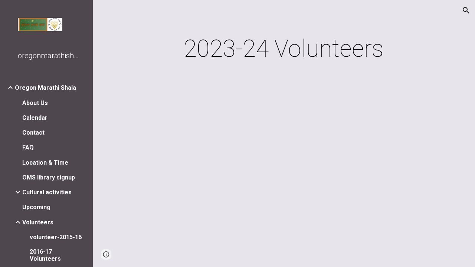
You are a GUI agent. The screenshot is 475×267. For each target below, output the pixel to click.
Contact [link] (33, 132)
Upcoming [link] (36, 207)
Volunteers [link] (37, 222)
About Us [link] (35, 102)
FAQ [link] (28, 147)
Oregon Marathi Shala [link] (45, 87)
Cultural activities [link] (47, 192)
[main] (284, 49)
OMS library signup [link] (48, 177)
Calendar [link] (35, 117)
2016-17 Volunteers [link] (45, 255)
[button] (466, 10)
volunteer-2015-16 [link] (56, 237)
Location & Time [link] (45, 162)
